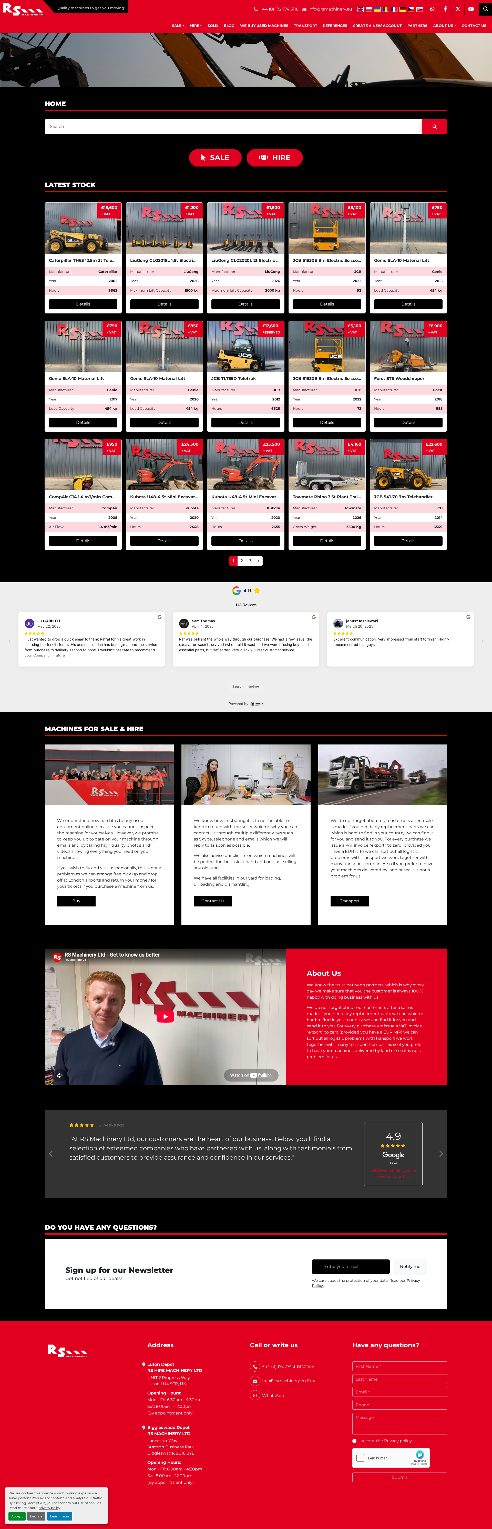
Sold (213, 25)
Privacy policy (398, 1440)
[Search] (434, 126)
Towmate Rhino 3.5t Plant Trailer (328, 496)
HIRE (194, 25)
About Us (443, 25)
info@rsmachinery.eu (330, 9)
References (335, 25)
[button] (178, 25)
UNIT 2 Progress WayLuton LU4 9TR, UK (168, 1380)
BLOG (229, 25)
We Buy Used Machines (264, 25)
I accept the (385, 1440)
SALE (176, 25)
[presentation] (51, 1154)
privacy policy (49, 1508)
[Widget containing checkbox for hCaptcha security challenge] (391, 1458)
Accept (17, 1516)
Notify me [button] (410, 1266)
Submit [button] (399, 1477)
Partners (417, 25)
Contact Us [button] (212, 901)
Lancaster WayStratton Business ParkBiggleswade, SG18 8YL (170, 1447)
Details (83, 304)
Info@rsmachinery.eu (284, 1380)
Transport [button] (350, 901)
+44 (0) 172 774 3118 (279, 9)
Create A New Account (377, 25)
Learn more (59, 1516)
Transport (305, 25)
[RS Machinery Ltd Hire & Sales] (68, 1350)
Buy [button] (76, 901)
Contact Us (474, 25)
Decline (36, 1516)
